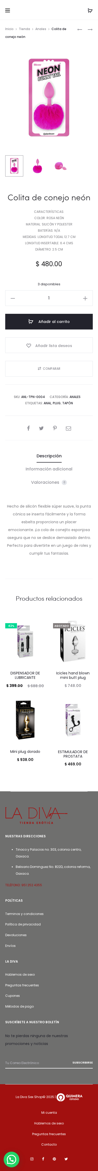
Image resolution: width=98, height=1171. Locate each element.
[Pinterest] (54, 1159)
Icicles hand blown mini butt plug (73, 675)
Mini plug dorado (25, 751)
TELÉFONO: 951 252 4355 (23, 885)
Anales (40, 29)
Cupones (12, 995)
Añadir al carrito (53, 321)
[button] (12, 298)
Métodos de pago (19, 1006)
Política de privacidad (23, 924)
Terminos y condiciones (24, 914)
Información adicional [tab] (49, 469)
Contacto (49, 1144)
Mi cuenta (49, 1112)
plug (57, 403)
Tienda (24, 29)
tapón (67, 403)
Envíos (10, 945)
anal (47, 403)
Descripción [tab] (49, 456)
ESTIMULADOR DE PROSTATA (73, 754)
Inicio (9, 29)
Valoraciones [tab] (48, 482)
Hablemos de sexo (20, 974)
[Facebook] (43, 1159)
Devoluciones (16, 935)
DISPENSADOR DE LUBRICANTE (25, 675)
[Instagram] (31, 1159)
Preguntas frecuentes (22, 985)
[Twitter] (66, 1159)
